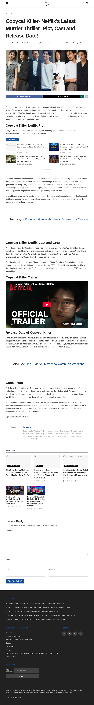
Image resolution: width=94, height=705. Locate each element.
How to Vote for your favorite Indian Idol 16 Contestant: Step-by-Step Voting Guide (73, 158)
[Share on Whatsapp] (82, 96)
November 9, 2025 (35, 508)
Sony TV (39, 465)
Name (9, 559)
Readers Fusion (16, 697)
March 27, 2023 (22, 43)
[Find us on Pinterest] (80, 633)
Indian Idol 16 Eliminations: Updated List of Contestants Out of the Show (32, 611)
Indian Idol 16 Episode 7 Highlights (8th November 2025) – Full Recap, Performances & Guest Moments (36, 501)
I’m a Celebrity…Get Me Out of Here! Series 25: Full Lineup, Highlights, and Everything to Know (31, 158)
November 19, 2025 (25, 164)
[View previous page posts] (45, 171)
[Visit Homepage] (47, 3)
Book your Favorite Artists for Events (19, 639)
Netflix (42, 43)
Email (9, 570)
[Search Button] (87, 3)
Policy (8, 650)
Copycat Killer (16, 417)
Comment (10, 530)
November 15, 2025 (68, 164)
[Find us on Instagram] (75, 633)
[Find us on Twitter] (69, 633)
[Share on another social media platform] (86, 96)
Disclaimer (9, 646)
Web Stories (10, 656)
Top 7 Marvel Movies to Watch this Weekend (55, 364)
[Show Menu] (7, 3)
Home (8, 14)
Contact (8, 643)
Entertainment (15, 14)
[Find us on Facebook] (64, 633)
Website (52, 570)
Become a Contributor (14, 636)
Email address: (9, 670)
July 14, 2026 (23, 152)
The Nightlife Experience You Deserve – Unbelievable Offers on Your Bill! (32, 653)
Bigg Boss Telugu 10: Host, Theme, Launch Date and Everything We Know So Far (31, 147)
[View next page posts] (49, 171)
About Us (9, 633)
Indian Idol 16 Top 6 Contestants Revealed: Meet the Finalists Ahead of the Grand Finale (74, 147)
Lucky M (11, 43)
